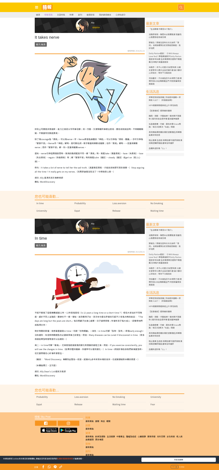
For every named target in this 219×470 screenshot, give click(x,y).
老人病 (179, 436)
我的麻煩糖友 (105, 15)
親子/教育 (40, 44)
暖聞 (108, 421)
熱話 (103, 421)
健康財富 (91, 15)
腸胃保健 (151, 436)
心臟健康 (142, 436)
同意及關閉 (178, 459)
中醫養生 (120, 436)
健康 (38, 15)
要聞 (97, 421)
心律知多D (120, 15)
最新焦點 (90, 421)
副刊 (80, 15)
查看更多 (96, 27)
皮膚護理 (90, 439)
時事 (72, 15)
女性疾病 (171, 436)
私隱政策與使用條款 (65, 458)
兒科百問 (161, 436)
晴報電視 (48, 15)
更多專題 (99, 439)
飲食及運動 (100, 436)
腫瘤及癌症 (131, 436)
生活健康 (111, 436)
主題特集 (61, 15)
